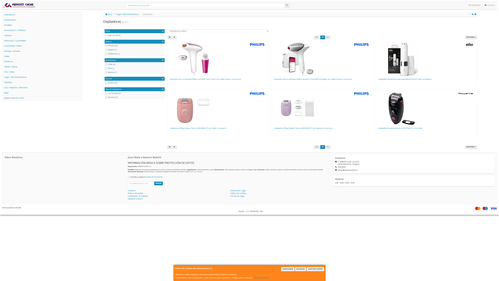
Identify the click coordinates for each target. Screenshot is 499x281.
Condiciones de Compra (138, 196)
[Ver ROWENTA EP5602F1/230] (426, 108)
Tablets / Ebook (10, 66)
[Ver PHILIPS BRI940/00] (322, 59)
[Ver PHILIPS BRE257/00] (322, 108)
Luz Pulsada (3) (114, 93)
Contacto (491, 5)
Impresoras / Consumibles (15, 40)
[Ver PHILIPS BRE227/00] (218, 108)
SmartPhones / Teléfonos (15, 30)
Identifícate (475, 5)
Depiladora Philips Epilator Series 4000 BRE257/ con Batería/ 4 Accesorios (303, 128)
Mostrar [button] (470, 37)
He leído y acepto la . (146, 177)
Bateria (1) (112, 72)
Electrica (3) (113, 97)
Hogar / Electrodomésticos (15, 77)
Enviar (158, 183)
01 (323, 37)
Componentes (10, 20)
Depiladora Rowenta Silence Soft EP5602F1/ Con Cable (400, 128)
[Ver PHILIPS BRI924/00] (218, 59)
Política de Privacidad (196, 172)
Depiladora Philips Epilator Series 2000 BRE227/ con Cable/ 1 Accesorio (198, 128)
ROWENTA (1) (114, 54)
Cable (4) (111, 64)
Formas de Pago (237, 196)
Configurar (288, 269)
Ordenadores (9, 14)
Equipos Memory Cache (14, 98)
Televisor (8, 35)
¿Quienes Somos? (135, 198)
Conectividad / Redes (13, 46)
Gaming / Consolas (12, 51)
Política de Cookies (261, 277)
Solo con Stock (114, 35)
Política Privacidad (135, 193)
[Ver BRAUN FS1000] (426, 59)
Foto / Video (9, 72)
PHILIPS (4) (112, 45)
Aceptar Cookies (315, 269)
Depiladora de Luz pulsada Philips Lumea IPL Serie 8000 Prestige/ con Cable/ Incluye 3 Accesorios (313, 79)
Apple (6, 92)
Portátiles (8, 25)
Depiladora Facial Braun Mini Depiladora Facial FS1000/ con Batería (405, 79)
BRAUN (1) (112, 49)
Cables (7, 56)
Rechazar (300, 269)
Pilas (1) (111, 68)
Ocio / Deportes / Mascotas (16, 87)
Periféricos (8, 61)
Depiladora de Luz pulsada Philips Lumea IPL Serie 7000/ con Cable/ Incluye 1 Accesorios (205, 79)
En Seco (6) (112, 83)
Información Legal (238, 190)
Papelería (8, 82)
